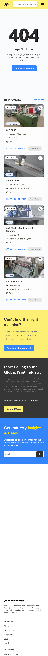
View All (38, 99)
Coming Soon (14, 409)
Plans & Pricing (11, 654)
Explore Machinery (24, 68)
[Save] (40, 108)
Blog (6, 639)
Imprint (7, 643)
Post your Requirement (19, 348)
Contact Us (9, 630)
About (6, 626)
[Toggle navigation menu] (42, 4)
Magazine (8, 634)
